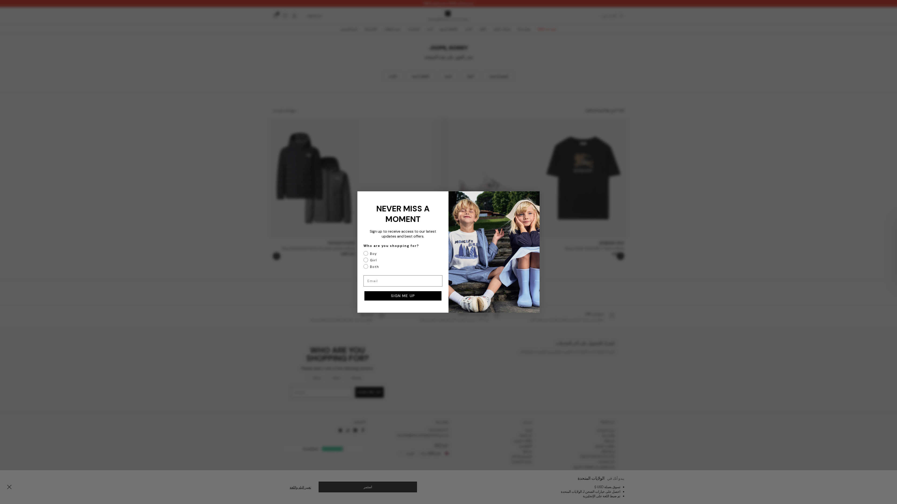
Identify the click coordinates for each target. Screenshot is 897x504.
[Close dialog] (533, 197)
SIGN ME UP (403, 295)
